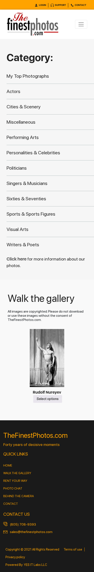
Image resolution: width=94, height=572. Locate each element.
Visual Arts (17, 229)
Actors (13, 91)
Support (60, 5)
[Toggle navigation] (81, 24)
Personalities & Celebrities (33, 152)
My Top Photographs (28, 76)
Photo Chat (12, 488)
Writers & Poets (23, 244)
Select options (48, 399)
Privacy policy (15, 557)
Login (42, 5)
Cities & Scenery (24, 106)
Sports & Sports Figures (31, 214)
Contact (80, 5)
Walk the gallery (17, 473)
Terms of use (73, 549)
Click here (17, 259)
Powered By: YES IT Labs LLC (26, 565)
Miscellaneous (21, 122)
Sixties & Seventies (26, 198)
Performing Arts (23, 137)
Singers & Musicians (27, 183)
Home (7, 465)
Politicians (17, 168)
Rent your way (15, 480)
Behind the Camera (18, 496)
